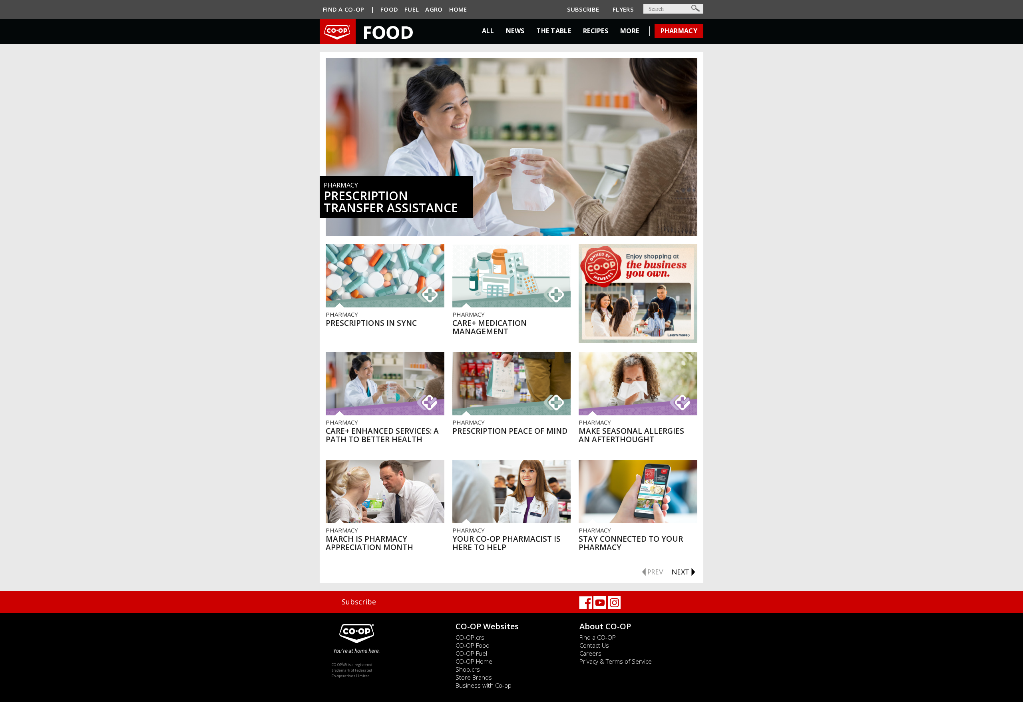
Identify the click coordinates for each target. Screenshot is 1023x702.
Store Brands (474, 677)
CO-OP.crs (470, 637)
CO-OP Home (474, 661)
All (488, 30)
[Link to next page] (683, 570)
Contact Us (594, 645)
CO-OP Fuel (471, 653)
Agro (433, 9)
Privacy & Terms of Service (615, 661)
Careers (590, 653)
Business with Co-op (484, 685)
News (515, 30)
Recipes (595, 30)
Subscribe (583, 9)
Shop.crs (468, 669)
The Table (553, 30)
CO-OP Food (473, 645)
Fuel (411, 9)
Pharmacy (679, 30)
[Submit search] (695, 8)
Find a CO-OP (597, 637)
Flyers (623, 9)
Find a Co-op (343, 9)
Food (389, 9)
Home (458, 9)
